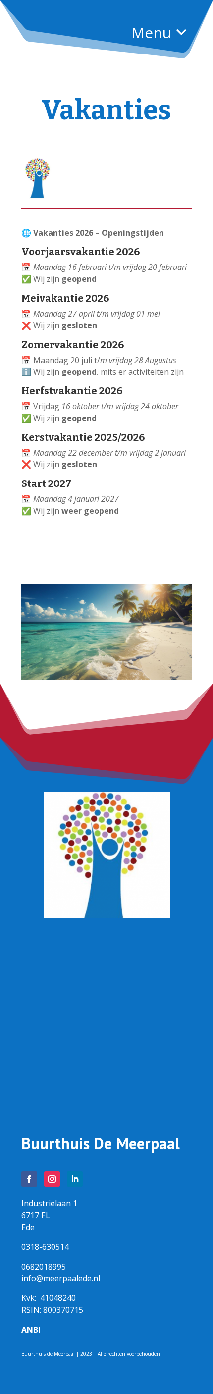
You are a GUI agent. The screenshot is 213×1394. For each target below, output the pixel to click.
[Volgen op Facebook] (29, 1179)
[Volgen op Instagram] (52, 1179)
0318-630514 (45, 1246)
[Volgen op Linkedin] (75, 1179)
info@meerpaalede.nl (60, 1278)
